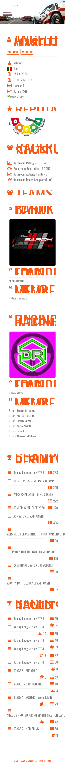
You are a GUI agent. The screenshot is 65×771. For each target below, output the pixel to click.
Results (28, 52)
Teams (14, 52)
